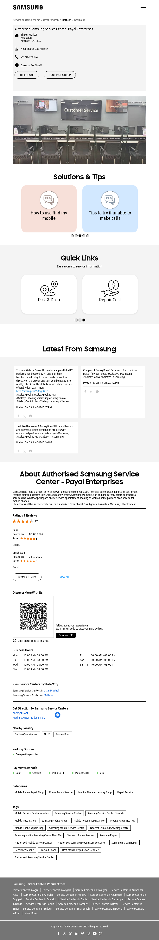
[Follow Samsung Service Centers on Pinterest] (82, 933)
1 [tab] (72, 228)
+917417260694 (29, 57)
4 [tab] (83, 228)
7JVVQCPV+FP (21, 713)
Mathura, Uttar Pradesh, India (29, 717)
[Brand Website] (100, 933)
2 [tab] (76, 228)
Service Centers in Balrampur (107, 899)
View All (64, 576)
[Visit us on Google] (64, 933)
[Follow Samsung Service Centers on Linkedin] (76, 933)
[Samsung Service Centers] (28, 8)
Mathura (66, 20)
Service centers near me (26, 20)
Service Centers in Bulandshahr (73, 908)
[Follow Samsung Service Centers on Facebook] (58, 933)
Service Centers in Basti (105, 904)
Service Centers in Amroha (38, 894)
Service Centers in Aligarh (57, 890)
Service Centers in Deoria (109, 908)
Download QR (66, 635)
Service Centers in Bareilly (73, 904)
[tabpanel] (49, 208)
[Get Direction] (57, 717)
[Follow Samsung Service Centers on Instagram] (88, 933)
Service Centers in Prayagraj (91, 890)
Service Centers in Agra (26, 890)
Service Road (63, 734)
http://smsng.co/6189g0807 (32, 391)
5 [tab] (87, 228)
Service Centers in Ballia (73, 899)
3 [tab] (79, 228)
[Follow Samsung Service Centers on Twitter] (70, 933)
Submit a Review (27, 577)
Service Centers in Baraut (40, 904)
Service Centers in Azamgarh (106, 894)
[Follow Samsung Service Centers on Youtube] (94, 933)
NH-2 (47, 734)
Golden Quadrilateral (26, 734)
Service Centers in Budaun (37, 908)
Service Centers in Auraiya (71, 894)
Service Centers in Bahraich (41, 899)
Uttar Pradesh (51, 20)
